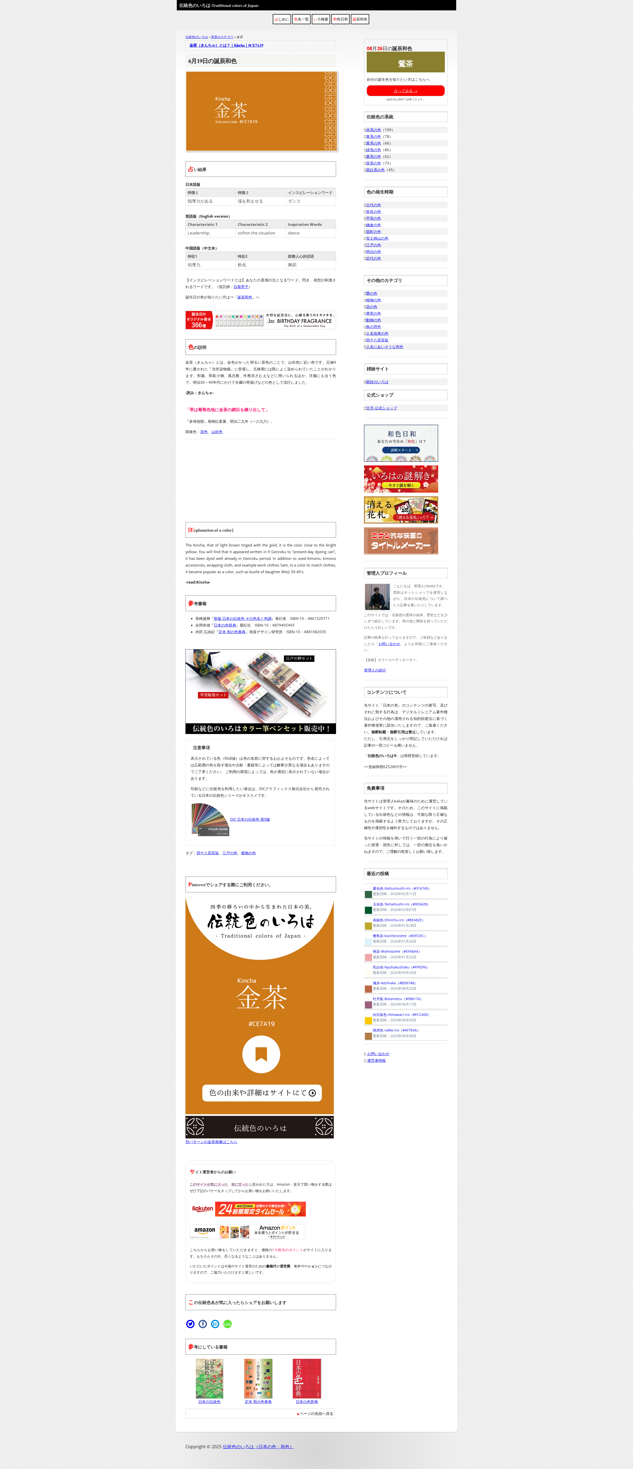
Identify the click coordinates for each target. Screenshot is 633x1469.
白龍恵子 (241, 286)
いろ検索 (321, 19)
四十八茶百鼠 (208, 852)
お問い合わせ (389, 643)
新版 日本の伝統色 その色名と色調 (242, 618)
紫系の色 (373, 156)
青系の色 (373, 136)
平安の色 (373, 218)
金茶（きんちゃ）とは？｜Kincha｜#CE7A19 (226, 45)
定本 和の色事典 (232, 631)
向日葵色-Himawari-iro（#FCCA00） (397, 1017)
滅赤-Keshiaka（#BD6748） (391, 985)
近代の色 (373, 258)
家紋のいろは (377, 381)
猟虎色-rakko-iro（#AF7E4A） (392, 1033)
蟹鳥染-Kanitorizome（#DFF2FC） (396, 938)
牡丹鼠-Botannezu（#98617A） (394, 1001)
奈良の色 (373, 211)
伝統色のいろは (219, 5)
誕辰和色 (360, 19)
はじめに (281, 19)
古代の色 (373, 204)
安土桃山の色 (377, 238)
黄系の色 (373, 143)
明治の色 (373, 251)
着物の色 (248, 852)
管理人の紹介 (375, 670)
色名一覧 (301, 19)
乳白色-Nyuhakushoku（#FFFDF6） (397, 970)
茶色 (204, 431)
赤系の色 (373, 129)
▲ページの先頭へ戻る (314, 1413)
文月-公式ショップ (381, 407)
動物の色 (373, 319)
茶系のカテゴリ (222, 37)
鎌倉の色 (373, 224)
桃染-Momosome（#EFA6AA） (393, 954)
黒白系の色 (375, 169)
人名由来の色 (377, 333)
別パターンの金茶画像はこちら (211, 1141)
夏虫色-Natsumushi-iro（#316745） (397, 891)
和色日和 (340, 19)
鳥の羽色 (373, 326)
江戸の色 (230, 852)
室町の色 (373, 231)
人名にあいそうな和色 (384, 346)
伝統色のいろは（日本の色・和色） (258, 1446)
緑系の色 (373, 149)
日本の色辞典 (225, 625)
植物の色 (373, 299)
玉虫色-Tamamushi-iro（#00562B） (397, 907)
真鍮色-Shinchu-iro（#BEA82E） (394, 922)
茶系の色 (373, 163)
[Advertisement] (260, 477)
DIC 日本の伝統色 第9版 (250, 819)
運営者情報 (376, 1060)
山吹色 (217, 431)
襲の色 (371, 293)
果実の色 (373, 313)
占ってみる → (405, 90)
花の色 (371, 306)
